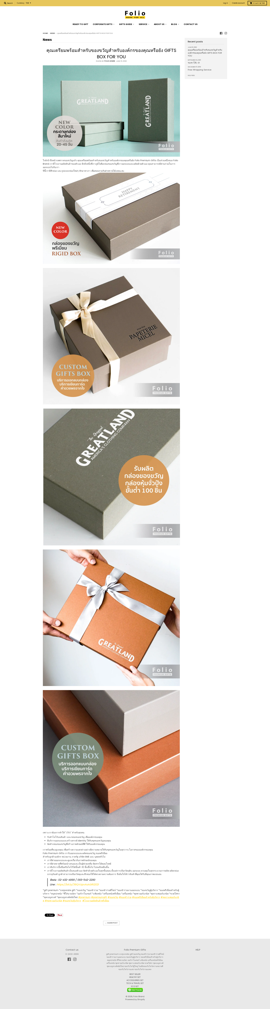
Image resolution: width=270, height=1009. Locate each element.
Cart (259, 3)
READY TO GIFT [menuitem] (80, 24)
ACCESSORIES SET (135, 980)
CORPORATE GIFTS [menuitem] (102, 24)
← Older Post (111, 923)
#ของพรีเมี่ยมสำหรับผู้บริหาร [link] (146, 897)
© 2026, (129, 996)
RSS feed (191, 75)
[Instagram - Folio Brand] (225, 33)
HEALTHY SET (135, 977)
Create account (238, 3)
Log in (225, 3)
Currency (20, 3)
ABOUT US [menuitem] (159, 24)
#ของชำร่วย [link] (125, 897)
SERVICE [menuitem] (143, 24)
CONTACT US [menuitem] (191, 24)
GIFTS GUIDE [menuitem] (125, 24)
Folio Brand (138, 996)
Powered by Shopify (135, 999)
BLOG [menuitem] (174, 24)
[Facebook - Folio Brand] (221, 33)
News (52, 33)
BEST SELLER (135, 974)
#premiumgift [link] (99, 897)
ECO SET (135, 986)
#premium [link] (84, 897)
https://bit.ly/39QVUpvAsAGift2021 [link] (78, 884)
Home (45, 33)
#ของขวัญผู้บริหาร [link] (72, 900)
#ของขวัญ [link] (113, 897)
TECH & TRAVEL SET (135, 983)
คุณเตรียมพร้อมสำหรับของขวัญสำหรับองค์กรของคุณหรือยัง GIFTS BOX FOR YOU (111, 53)
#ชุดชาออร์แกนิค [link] (53, 900)
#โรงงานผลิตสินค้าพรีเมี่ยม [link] (95, 900)
